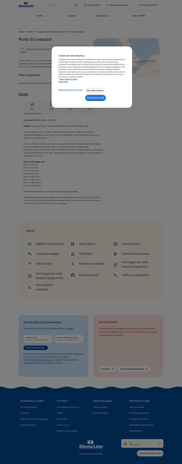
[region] (92, 77)
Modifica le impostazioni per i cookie (70, 90)
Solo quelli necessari (95, 90)
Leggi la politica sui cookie (68, 79)
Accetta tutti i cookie (95, 98)
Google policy (63, 82)
